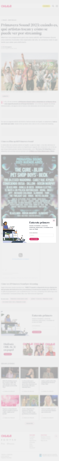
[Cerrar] (54, 220)
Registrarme (34, 239)
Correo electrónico (33, 232)
